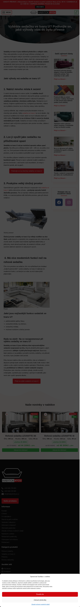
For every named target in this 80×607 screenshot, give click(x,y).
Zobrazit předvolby (40, 600)
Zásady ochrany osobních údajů (40, 604)
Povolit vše (40, 594)
